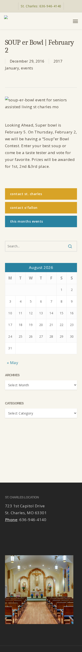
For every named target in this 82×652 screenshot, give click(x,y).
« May (12, 362)
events (27, 68)
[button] (75, 21)
